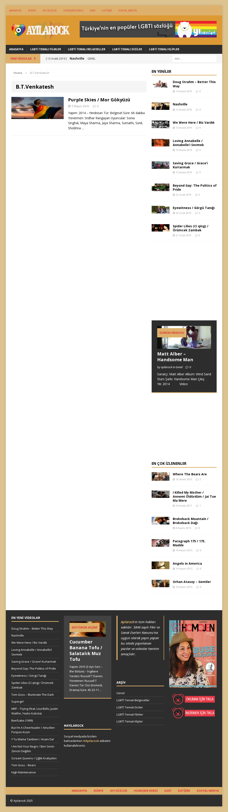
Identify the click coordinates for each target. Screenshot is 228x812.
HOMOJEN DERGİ (73, 10)
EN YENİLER (161, 71)
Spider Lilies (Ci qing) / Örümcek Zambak (190, 228)
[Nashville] (160, 107)
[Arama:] (194, 58)
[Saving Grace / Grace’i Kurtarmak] (160, 166)
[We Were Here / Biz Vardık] (160, 125)
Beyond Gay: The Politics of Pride (195, 187)
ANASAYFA (15, 10)
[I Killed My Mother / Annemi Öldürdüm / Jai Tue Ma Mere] (160, 495)
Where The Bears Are (190, 474)
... (101, 690)
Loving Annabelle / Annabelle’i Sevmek (188, 143)
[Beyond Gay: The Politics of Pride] (160, 188)
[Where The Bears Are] (160, 478)
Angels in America (187, 563)
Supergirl (17, 701)
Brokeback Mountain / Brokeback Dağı (190, 521)
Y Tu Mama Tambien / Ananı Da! (32, 739)
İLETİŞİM (107, 10)
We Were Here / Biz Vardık (194, 122)
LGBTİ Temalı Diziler (127, 49)
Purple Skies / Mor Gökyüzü (99, 100)
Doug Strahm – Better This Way (194, 84)
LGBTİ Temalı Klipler (164, 49)
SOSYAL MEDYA (127, 10)
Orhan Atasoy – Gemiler (192, 582)
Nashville (180, 104)
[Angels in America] (160, 566)
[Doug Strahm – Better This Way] (160, 85)
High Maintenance (23, 772)
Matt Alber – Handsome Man (175, 357)
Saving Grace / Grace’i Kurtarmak (190, 165)
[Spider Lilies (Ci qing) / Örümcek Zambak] (160, 229)
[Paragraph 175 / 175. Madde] (160, 544)
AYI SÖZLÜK (50, 10)
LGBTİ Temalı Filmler (45, 49)
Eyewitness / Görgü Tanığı (194, 208)
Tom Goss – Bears (23, 765)
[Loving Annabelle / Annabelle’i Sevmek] (160, 144)
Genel (120, 693)
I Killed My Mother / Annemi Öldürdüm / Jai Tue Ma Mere (194, 496)
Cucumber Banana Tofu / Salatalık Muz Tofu (85, 650)
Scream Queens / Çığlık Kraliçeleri (34, 758)
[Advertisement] (185, 285)
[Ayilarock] (40, 30)
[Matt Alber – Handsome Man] (184, 346)
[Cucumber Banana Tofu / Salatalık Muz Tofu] (87, 634)
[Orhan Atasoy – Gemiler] (160, 584)
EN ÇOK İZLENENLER (169, 463)
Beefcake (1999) (22, 720)
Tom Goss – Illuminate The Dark (32, 695)
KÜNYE (32, 10)
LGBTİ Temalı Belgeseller (86, 49)
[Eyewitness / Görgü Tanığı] (160, 211)
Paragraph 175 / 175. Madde (189, 543)
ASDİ (92, 10)
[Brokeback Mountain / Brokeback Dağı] (160, 522)
